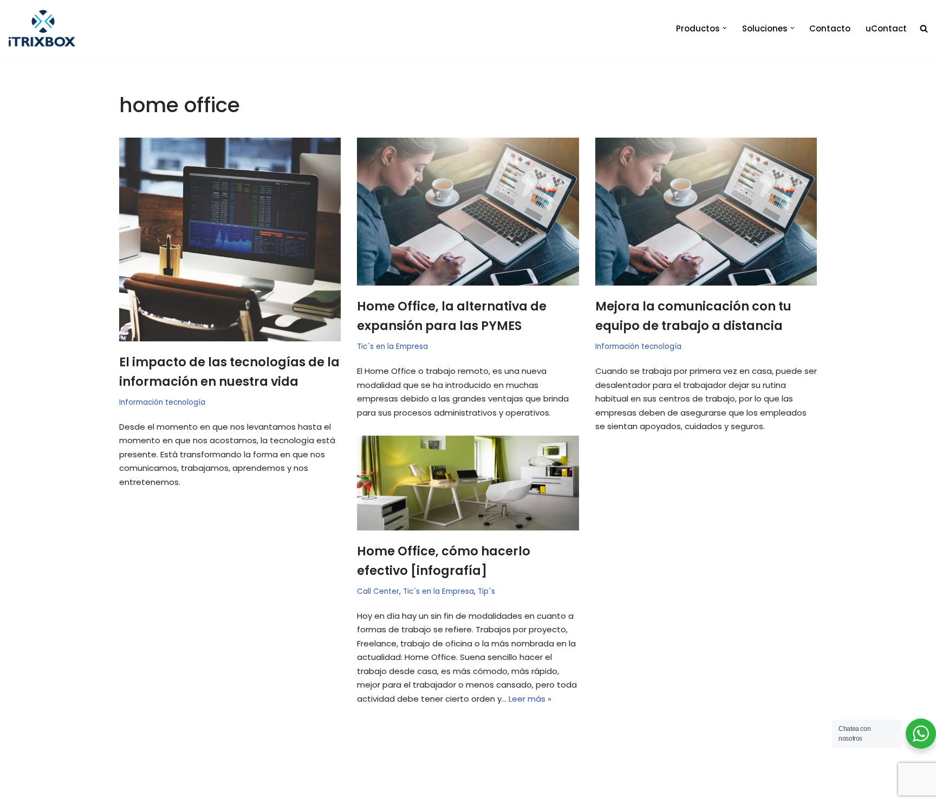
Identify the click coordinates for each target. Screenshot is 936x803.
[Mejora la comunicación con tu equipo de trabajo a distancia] (706, 212)
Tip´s (486, 591)
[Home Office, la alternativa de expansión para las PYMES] (468, 212)
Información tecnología (162, 402)
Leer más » (530, 698)
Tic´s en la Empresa (392, 346)
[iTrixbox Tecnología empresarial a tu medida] (42, 28)
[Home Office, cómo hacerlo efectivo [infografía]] (468, 483)
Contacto (829, 28)
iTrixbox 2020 (158, 789)
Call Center (378, 591)
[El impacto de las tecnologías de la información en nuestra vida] (230, 239)
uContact (886, 28)
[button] (725, 28)
